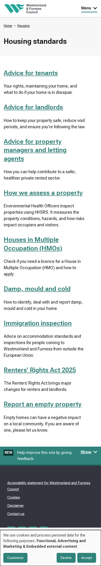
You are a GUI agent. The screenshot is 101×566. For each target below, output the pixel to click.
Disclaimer (15, 506)
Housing (23, 26)
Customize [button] (15, 558)
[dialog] (50, 548)
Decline (66, 558)
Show (86, 452)
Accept (86, 558)
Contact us (15, 514)
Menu (86, 8)
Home (8, 26)
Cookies (13, 497)
